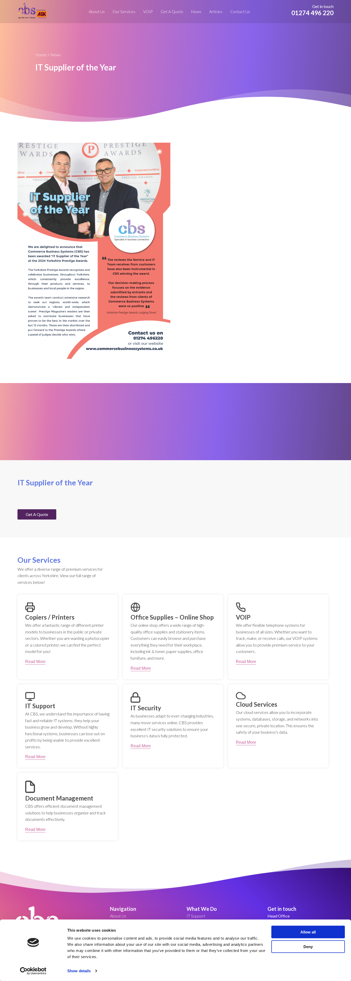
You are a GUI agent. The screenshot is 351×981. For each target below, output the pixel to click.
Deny (308, 946)
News (196, 11)
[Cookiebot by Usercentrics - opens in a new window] (33, 971)
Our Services (124, 11)
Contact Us (240, 11)
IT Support (196, 915)
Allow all (308, 932)
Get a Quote (172, 11)
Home (41, 54)
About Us (97, 11)
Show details (79, 971)
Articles (216, 11)
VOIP (148, 11)
